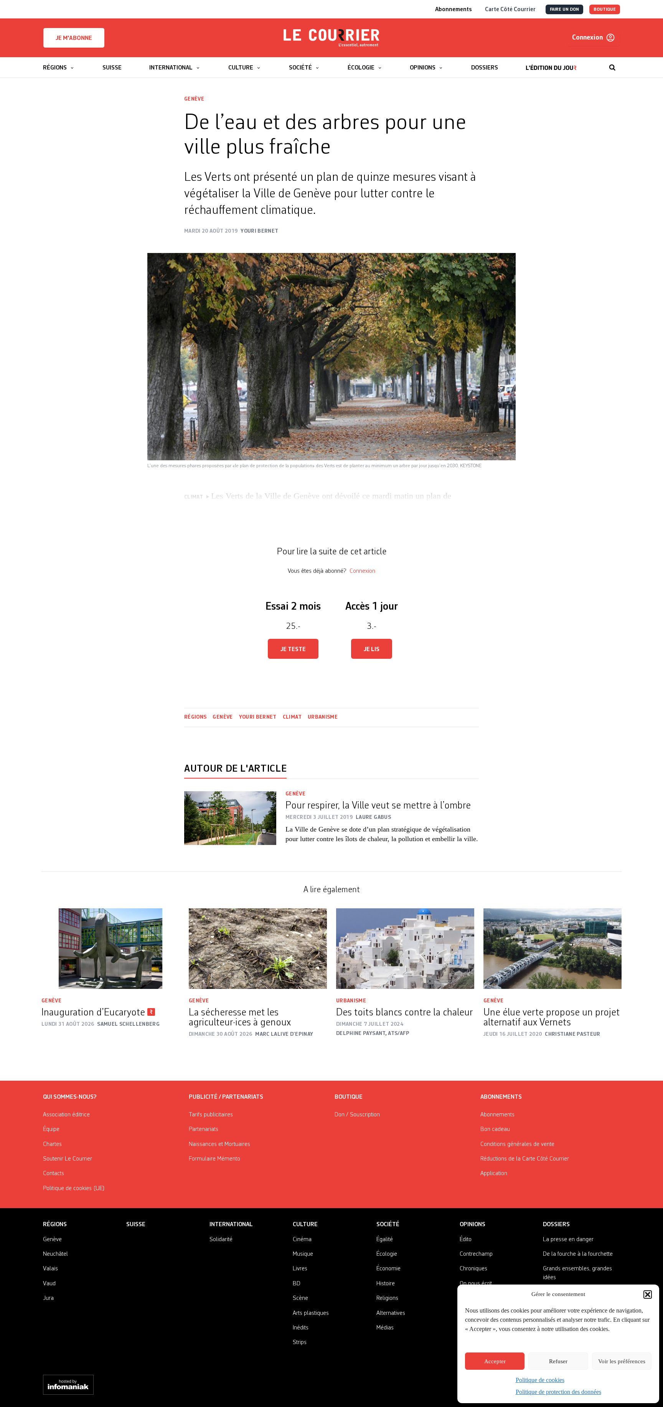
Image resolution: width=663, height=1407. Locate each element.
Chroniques (473, 1269)
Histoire (385, 1284)
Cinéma (302, 1240)
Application (493, 1174)
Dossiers (556, 1225)
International (231, 1225)
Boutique (349, 1097)
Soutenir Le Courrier (67, 1159)
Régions (195, 717)
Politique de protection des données (558, 1392)
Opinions (472, 1225)
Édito (466, 1240)
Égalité (384, 1240)
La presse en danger (568, 1240)
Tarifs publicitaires (211, 1115)
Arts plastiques (311, 1313)
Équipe (51, 1129)
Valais (50, 1269)
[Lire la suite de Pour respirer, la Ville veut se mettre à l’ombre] (230, 822)
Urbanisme (323, 717)
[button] (647, 1294)
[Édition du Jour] (551, 63)
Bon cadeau (495, 1129)
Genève (194, 99)
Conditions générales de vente (517, 1144)
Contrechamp (476, 1254)
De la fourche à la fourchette (578, 1254)
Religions (387, 1298)
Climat (292, 717)
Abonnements (497, 1115)
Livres (300, 1269)
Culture (305, 1225)
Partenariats (203, 1129)
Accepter (495, 1361)
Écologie (386, 1254)
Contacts (53, 1174)
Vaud (49, 1284)
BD (296, 1284)
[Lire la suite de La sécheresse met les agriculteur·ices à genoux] (258, 948)
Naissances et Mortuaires (219, 1144)
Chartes (52, 1144)
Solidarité (221, 1240)
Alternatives (390, 1313)
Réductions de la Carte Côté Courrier (524, 1159)
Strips (300, 1342)
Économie (388, 1269)
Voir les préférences (621, 1361)
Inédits (300, 1328)
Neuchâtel (55, 1254)
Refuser (558, 1361)
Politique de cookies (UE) (74, 1188)
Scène (300, 1298)
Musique (303, 1254)
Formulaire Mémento (214, 1159)
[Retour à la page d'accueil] (331, 38)
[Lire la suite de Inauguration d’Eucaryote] (110, 948)
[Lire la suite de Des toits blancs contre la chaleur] (405, 948)
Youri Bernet (258, 717)
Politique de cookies (540, 1380)
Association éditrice (66, 1115)
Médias (385, 1328)
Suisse (135, 1225)
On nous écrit (476, 1284)
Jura (48, 1298)
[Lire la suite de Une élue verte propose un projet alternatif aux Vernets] (552, 948)
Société (387, 1225)
